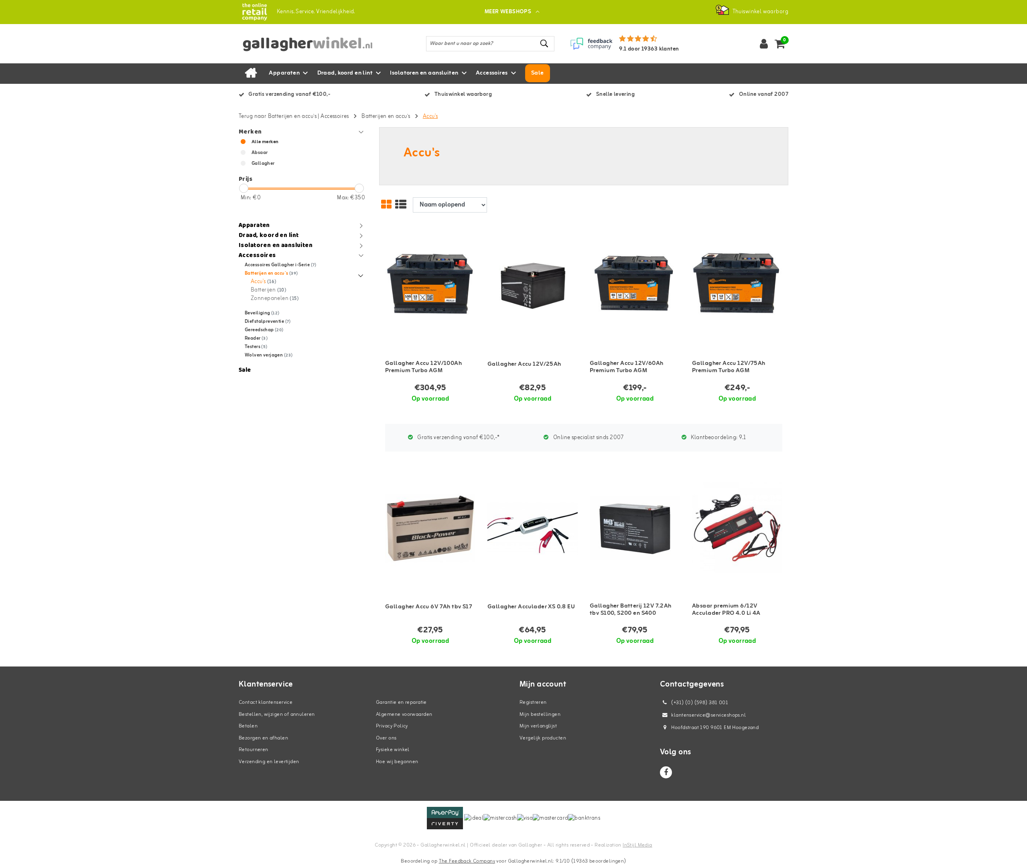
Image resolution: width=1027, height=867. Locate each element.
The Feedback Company (467, 861)
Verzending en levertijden (269, 762)
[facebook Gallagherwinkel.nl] (666, 772)
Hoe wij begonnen (397, 762)
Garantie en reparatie (401, 702)
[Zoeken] (545, 43)
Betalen (248, 726)
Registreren (533, 702)
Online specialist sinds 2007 (588, 437)
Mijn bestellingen (540, 714)
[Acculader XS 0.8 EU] (532, 528)
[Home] (251, 73)
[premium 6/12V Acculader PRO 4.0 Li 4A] (737, 528)
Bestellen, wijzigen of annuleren (277, 714)
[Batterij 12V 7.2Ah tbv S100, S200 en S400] (635, 528)
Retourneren (253, 749)
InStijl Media (637, 845)
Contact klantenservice (265, 702)
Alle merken (265, 142)
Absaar (260, 153)
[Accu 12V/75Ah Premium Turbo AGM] (737, 285)
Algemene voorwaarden (404, 714)
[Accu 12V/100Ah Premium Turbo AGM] (430, 285)
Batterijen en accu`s (385, 116)
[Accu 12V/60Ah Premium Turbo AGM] (635, 285)
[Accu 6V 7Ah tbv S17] (430, 528)
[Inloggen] (764, 43)
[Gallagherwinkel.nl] (254, 12)
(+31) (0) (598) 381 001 (699, 703)
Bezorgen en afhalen (263, 738)
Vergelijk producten (543, 738)
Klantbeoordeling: (718, 437)
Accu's (430, 116)
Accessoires (335, 116)
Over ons (386, 738)
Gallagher (263, 164)
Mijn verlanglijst (538, 726)
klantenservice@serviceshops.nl (708, 715)
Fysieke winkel (393, 749)
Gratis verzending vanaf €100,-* (457, 437)
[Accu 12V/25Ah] (532, 285)
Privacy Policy (392, 726)
